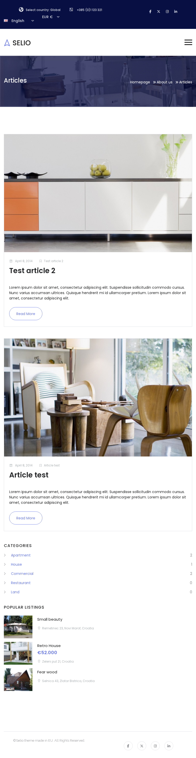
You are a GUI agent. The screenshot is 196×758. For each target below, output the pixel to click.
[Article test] (98, 397)
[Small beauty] (18, 627)
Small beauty (49, 619)
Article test (52, 465)
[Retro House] (18, 653)
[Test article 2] (98, 193)
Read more (25, 313)
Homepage (140, 82)
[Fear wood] (18, 679)
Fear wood (47, 672)
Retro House (49, 645)
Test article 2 (53, 261)
